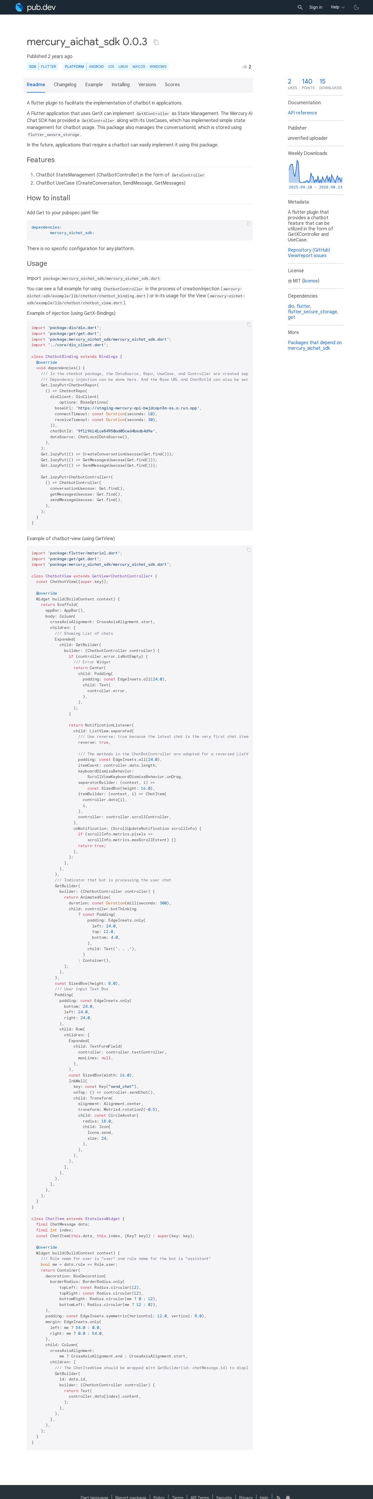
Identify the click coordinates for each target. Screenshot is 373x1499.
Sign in (315, 7)
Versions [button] (147, 85)
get (291, 317)
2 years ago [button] (60, 56)
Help (335, 7)
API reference (302, 113)
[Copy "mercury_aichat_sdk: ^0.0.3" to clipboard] (156, 42)
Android (96, 66)
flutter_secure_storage (312, 312)
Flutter (48, 66)
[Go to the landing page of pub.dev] (35, 7)
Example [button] (94, 85)
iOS (111, 66)
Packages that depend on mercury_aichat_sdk (315, 345)
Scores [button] (172, 85)
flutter (303, 306)
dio (291, 306)
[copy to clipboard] (249, 224)
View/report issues (307, 256)
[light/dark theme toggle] (356, 7)
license (311, 281)
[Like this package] (244, 66)
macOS (139, 66)
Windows (158, 66)
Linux (123, 66)
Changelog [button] (65, 85)
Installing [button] (121, 85)
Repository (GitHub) (309, 250)
